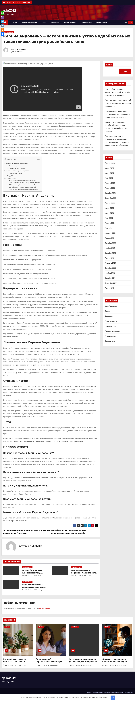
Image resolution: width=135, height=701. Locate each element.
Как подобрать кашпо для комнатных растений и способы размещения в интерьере (117, 92)
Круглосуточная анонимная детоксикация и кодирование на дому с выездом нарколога (117, 114)
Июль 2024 (109, 208)
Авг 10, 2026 (10, 665)
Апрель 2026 (110, 183)
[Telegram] (2, 21)
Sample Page (98, 693)
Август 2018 (109, 288)
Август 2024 (110, 203)
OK (113, 698)
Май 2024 (109, 218)
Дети (11, 176)
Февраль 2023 (110, 263)
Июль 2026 (109, 168)
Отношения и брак (15, 173)
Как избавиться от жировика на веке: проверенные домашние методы (69, 532)
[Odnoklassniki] (2, 30)
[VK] (2, 26)
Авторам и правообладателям (113, 693)
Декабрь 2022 (110, 268)
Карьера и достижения (17, 168)
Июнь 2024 (109, 213)
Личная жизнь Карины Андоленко (18, 171)
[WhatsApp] (2, 13)
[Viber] (2, 17)
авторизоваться (45, 608)
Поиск (109, 64)
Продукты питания (29, 22)
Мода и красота (70, 22)
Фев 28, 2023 (26, 575)
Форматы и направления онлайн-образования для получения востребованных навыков (115, 663)
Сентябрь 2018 (111, 283)
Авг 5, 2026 (42, 665)
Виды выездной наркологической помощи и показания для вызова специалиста (118, 103)
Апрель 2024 (110, 223)
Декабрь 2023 (110, 243)
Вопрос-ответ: (11, 178)
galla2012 (9, 10)
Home (89, 693)
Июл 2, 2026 (109, 665)
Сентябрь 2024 (111, 198)
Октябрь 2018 (110, 278)
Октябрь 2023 (110, 253)
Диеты (44, 22)
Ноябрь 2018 (110, 273)
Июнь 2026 (109, 173)
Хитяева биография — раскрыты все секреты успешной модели (33, 587)
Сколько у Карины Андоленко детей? (24, 187)
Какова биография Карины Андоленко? (24, 180)
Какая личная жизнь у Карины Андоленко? (26, 183)
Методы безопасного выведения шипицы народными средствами (34, 573)
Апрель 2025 (110, 188)
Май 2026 (109, 178)
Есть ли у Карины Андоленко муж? (24, 185)
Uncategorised (8, 32)
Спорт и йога (101, 22)
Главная (14, 22)
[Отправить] (2, 34)
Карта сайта (129, 693)
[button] (126, 22)
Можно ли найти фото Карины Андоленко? (26, 189)
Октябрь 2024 (110, 193)
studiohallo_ (22, 49)
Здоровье (55, 22)
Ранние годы (13, 166)
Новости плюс (110, 326)
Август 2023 (110, 258)
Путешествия (86, 22)
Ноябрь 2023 (110, 248)
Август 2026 (110, 163)
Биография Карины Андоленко (17, 163)
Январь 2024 (110, 238)
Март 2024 (109, 228)
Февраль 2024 (110, 233)
